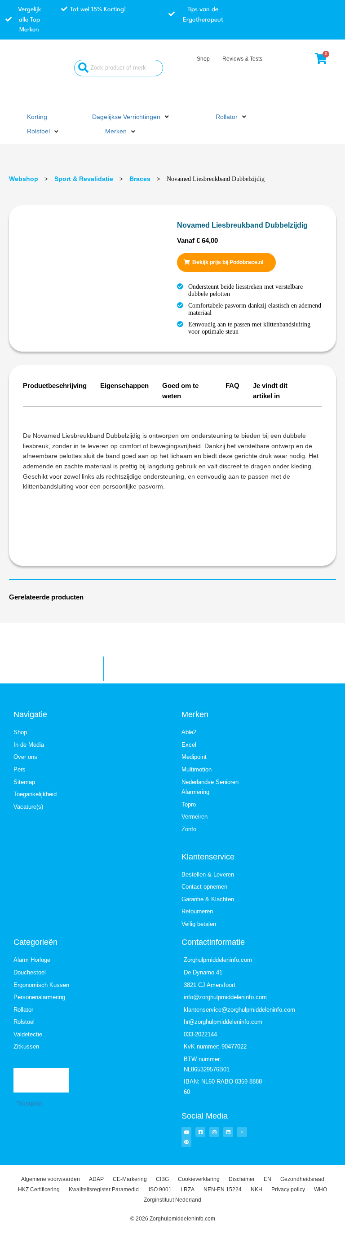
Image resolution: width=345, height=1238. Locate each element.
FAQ (232, 385)
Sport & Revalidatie (83, 178)
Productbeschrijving (55, 385)
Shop (203, 59)
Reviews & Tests (242, 59)
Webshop (23, 178)
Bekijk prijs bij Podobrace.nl (227, 262)
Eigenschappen (124, 385)
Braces (139, 178)
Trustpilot (29, 1103)
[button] (131, 117)
